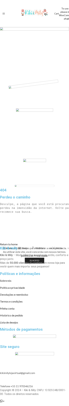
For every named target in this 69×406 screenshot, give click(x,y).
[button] (9, 244)
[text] (34, 204)
